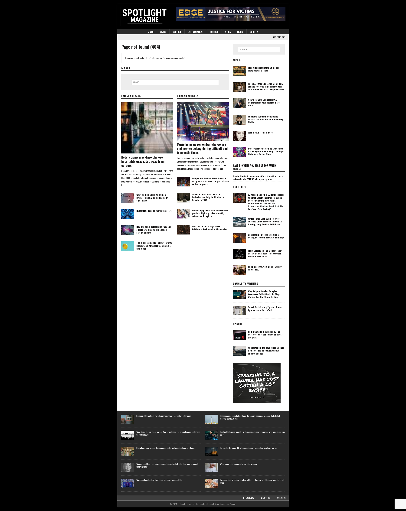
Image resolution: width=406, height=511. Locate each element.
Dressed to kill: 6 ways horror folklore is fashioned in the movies (209, 228)
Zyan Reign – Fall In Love (260, 132)
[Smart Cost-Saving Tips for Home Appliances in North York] (239, 310)
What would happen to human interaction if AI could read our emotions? (152, 197)
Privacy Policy (248, 498)
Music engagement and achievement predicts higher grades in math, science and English (210, 213)
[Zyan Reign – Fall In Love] (239, 136)
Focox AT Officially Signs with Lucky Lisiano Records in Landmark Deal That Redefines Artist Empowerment (266, 86)
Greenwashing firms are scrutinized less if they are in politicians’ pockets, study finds (252, 481)
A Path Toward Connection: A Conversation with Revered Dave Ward (264, 102)
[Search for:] (175, 82)
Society (254, 31)
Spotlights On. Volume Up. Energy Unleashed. (265, 268)
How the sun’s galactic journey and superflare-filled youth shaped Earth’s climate (153, 229)
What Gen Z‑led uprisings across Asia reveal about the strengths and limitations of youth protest (168, 433)
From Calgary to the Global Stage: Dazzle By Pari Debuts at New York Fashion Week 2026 (265, 253)
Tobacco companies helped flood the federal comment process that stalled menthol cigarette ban (250, 417)
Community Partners (245, 284)
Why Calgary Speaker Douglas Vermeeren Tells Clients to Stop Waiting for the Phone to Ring (264, 293)
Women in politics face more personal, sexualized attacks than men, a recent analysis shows (167, 465)
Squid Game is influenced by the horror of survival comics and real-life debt (265, 334)
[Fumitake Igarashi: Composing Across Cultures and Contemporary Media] (239, 120)
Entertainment (195, 31)
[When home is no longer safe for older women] (211, 467)
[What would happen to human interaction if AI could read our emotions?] (127, 198)
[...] (122, 185)
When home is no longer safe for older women (238, 463)
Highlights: (240, 187)
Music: (237, 60)
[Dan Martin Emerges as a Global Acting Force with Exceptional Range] (239, 238)
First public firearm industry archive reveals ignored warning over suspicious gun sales (252, 433)
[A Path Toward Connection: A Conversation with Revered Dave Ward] (239, 103)
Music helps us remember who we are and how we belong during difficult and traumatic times (202, 148)
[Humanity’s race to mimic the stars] (127, 214)
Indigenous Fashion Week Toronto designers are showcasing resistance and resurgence (210, 181)
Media (228, 31)
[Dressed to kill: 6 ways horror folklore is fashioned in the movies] (183, 229)
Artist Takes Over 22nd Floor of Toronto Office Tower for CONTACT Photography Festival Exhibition (265, 221)
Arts (151, 31)
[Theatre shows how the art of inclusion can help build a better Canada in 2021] (183, 197)
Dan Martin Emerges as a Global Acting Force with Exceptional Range (266, 236)
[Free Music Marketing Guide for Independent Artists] (239, 71)
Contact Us (281, 498)
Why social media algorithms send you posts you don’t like (159, 480)
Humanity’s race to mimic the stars (154, 210)
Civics (163, 31)
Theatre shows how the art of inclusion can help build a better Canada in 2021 (208, 197)
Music (240, 31)
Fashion (214, 31)
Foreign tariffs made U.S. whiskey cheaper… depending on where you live (248, 447)
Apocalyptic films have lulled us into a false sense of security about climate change (266, 350)
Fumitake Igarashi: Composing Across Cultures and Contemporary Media (265, 119)
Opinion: (237, 324)
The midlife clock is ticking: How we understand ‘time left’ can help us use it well (154, 245)
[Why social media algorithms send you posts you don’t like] (127, 483)
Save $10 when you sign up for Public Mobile (255, 167)
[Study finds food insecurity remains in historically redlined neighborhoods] (127, 451)
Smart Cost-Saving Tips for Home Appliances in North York (265, 308)
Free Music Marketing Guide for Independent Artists (263, 69)
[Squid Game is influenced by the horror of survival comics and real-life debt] (239, 335)
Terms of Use (265, 498)
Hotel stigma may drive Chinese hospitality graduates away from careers (142, 161)
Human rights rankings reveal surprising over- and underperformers (163, 415)
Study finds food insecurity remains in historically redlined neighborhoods (165, 447)
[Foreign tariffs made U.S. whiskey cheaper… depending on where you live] (211, 451)
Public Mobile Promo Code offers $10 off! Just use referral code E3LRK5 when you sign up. (258, 178)
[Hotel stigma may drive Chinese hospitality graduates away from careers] (147, 127)
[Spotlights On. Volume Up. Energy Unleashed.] (239, 270)
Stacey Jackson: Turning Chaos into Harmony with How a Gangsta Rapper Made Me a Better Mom (266, 151)
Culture (177, 31)
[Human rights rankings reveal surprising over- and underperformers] (127, 419)
